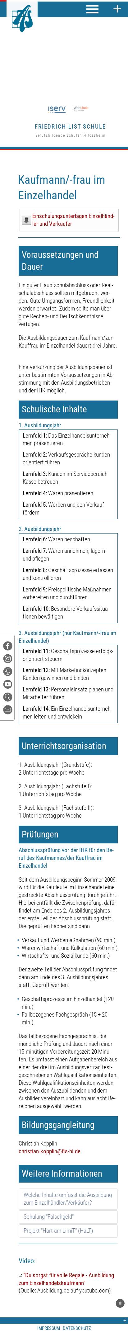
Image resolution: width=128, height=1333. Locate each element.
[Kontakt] (10, 711)
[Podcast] (8, 673)
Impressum (48, 1328)
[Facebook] (8, 647)
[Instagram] (8, 660)
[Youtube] (8, 686)
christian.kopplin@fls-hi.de (49, 1151)
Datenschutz (77, 1328)
